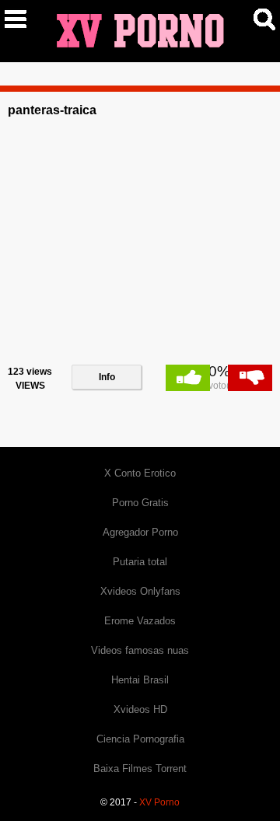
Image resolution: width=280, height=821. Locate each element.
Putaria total (140, 562)
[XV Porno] (140, 30)
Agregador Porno (140, 532)
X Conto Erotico (140, 473)
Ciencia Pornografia (140, 739)
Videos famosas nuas (140, 650)
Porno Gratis (140, 502)
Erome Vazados (140, 621)
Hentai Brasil (140, 680)
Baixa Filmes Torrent (140, 768)
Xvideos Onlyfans (140, 591)
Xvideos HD (140, 709)
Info (107, 377)
